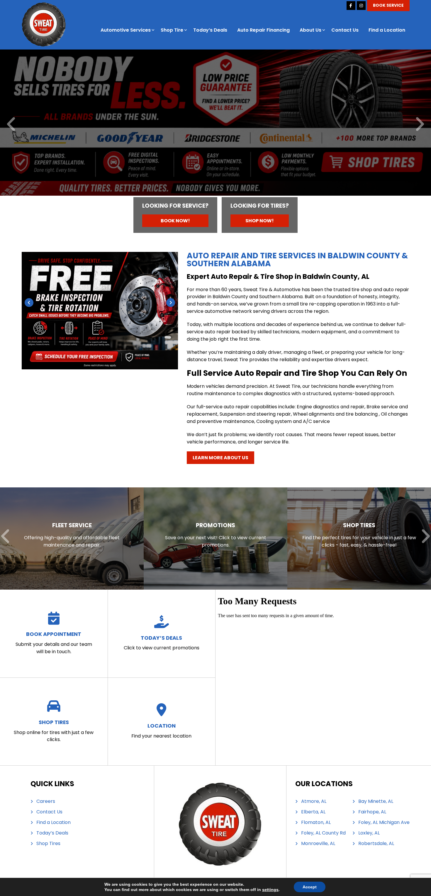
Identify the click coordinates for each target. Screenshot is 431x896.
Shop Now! (259, 220)
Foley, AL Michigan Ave (384, 822)
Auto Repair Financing (263, 30)
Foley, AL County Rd (323, 833)
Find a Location (387, 30)
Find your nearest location (161, 730)
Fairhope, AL (372, 812)
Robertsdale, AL (376, 843)
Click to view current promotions (161, 642)
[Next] (419, 124)
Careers (45, 801)
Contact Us (345, 30)
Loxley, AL (369, 833)
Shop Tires (48, 843)
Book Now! (175, 220)
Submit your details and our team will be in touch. (54, 642)
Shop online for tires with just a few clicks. (54, 730)
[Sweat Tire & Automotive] (44, 5)
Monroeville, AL (318, 843)
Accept (310, 887)
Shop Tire (172, 30)
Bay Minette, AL (375, 801)
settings (270, 889)
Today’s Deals (210, 30)
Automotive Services (126, 30)
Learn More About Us (220, 457)
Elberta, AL (313, 812)
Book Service (388, 5)
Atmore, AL (313, 801)
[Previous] (11, 124)
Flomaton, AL (316, 822)
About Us (310, 30)
